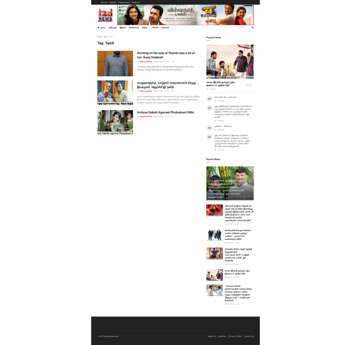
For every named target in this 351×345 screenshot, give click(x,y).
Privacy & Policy (124, 2)
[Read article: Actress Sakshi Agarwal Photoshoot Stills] (115, 123)
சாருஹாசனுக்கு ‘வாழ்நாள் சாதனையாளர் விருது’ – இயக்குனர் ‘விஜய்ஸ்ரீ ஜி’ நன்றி (168, 84)
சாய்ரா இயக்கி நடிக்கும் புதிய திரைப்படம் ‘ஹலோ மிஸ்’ (220, 83)
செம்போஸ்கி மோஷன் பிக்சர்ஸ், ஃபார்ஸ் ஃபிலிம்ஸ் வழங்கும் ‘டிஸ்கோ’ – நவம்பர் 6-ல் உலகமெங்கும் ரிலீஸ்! (238, 234)
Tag (105, 36)
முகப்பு (103, 27)
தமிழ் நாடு (113, 27)
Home (99, 36)
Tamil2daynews (145, 62)
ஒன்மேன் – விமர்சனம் (223, 126)
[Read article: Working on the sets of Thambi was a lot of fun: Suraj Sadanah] (115, 63)
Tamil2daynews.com (110, 336)
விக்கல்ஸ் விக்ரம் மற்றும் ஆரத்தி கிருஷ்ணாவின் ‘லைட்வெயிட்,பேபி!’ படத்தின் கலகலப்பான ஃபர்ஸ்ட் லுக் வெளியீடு (238, 254)
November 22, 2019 (162, 116)
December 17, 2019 (162, 61)
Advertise (112, 2)
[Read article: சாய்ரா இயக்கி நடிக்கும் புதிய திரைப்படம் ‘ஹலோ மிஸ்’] (230, 62)
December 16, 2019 (162, 91)
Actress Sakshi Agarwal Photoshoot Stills (165, 112)
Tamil (111, 36)
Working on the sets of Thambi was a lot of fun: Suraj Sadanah (166, 55)
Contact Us (135, 2)
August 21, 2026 (216, 197)
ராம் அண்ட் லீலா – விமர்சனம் (226, 97)
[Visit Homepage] (105, 14)
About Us (104, 2)
